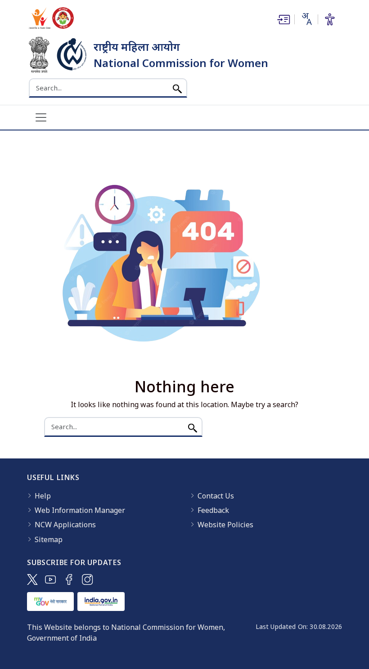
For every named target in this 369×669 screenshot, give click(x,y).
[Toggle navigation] (41, 117)
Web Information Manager (80, 510)
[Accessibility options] (330, 19)
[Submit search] (177, 88)
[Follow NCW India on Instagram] (87, 579)
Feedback (213, 510)
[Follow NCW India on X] (32, 579)
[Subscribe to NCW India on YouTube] (50, 579)
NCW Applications (65, 525)
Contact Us (216, 496)
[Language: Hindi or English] (306, 19)
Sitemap (49, 539)
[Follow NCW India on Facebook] (69, 579)
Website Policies (225, 525)
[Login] (282, 19)
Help (43, 496)
